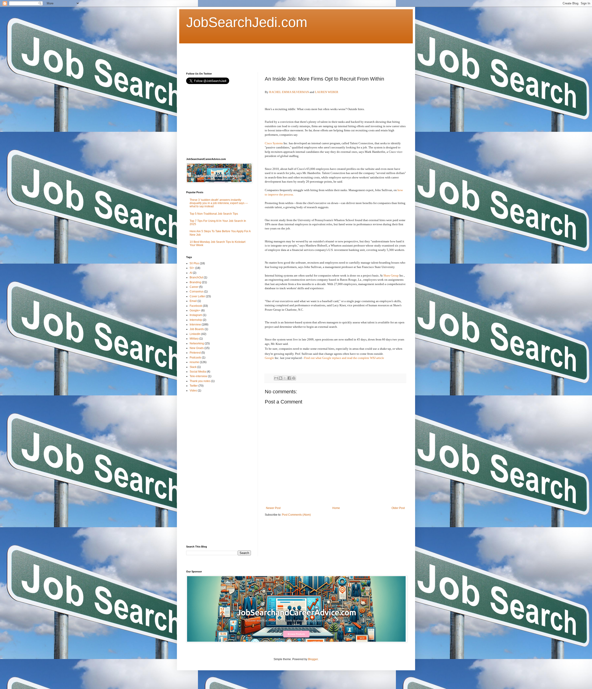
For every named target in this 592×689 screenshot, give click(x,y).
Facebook (196, 305)
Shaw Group (391, 275)
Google (269, 358)
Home (336, 508)
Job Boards (197, 329)
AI (191, 272)
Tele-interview (198, 376)
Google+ (195, 310)
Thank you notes (200, 381)
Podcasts (195, 357)
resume (194, 362)
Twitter (194, 385)
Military (194, 338)
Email (193, 301)
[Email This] (276, 378)
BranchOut (196, 277)
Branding (195, 282)
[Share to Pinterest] (293, 378)
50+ (192, 268)
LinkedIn (195, 334)
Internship (196, 320)
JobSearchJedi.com (246, 22)
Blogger (313, 659)
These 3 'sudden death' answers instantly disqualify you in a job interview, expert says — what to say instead (219, 203)
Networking (197, 343)
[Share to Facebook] (289, 378)
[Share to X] (285, 378)
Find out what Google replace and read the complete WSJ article (344, 358)
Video (193, 390)
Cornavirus (197, 291)
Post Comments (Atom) (296, 514)
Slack (193, 367)
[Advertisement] (270, 53)
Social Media (198, 371)
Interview (195, 324)
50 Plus (194, 263)
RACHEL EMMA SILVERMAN (289, 92)
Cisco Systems (274, 143)
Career (194, 287)
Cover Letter (197, 296)
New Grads (197, 348)
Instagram (196, 315)
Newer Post (273, 508)
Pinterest (195, 352)
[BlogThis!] (280, 378)
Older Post (398, 508)
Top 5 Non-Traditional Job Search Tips (214, 213)
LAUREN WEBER (326, 92)
